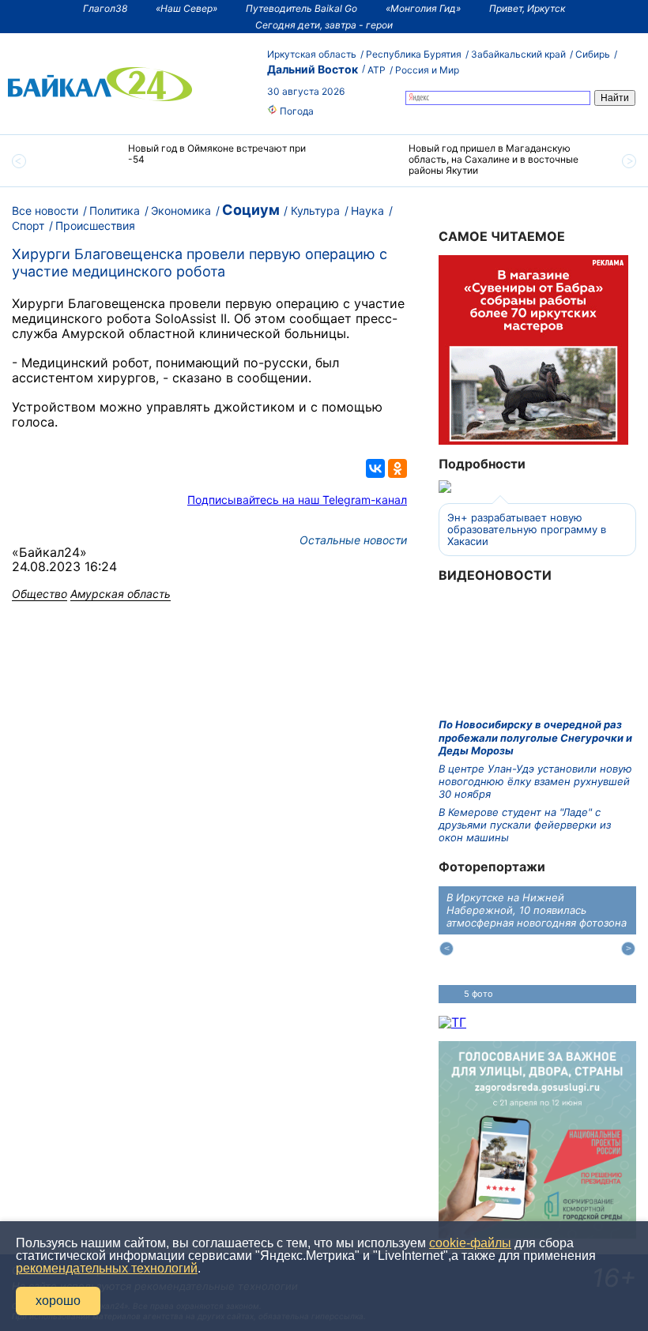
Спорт (28, 225)
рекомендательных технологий (107, 1268)
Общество (39, 593)
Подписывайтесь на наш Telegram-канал (297, 499)
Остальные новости (353, 540)
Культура (315, 210)
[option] (183, 161)
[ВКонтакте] (375, 468)
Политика (114, 210)
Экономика (181, 210)
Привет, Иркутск (527, 8)
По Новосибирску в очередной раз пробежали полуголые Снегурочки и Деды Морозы (535, 737)
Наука (367, 210)
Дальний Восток (312, 69)
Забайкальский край (518, 54)
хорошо (58, 1300)
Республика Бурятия (414, 54)
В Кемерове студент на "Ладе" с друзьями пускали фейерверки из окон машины (525, 825)
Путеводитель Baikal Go (301, 8)
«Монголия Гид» (423, 8)
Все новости (45, 210)
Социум (251, 209)
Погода (295, 111)
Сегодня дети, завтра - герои (324, 25)
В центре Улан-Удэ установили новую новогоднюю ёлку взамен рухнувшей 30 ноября (535, 781)
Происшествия (95, 225)
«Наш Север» (186, 8)
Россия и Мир (427, 70)
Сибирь (592, 54)
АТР (376, 70)
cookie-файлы (470, 1243)
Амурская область (120, 593)
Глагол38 (105, 8)
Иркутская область (311, 54)
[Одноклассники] (397, 468)
